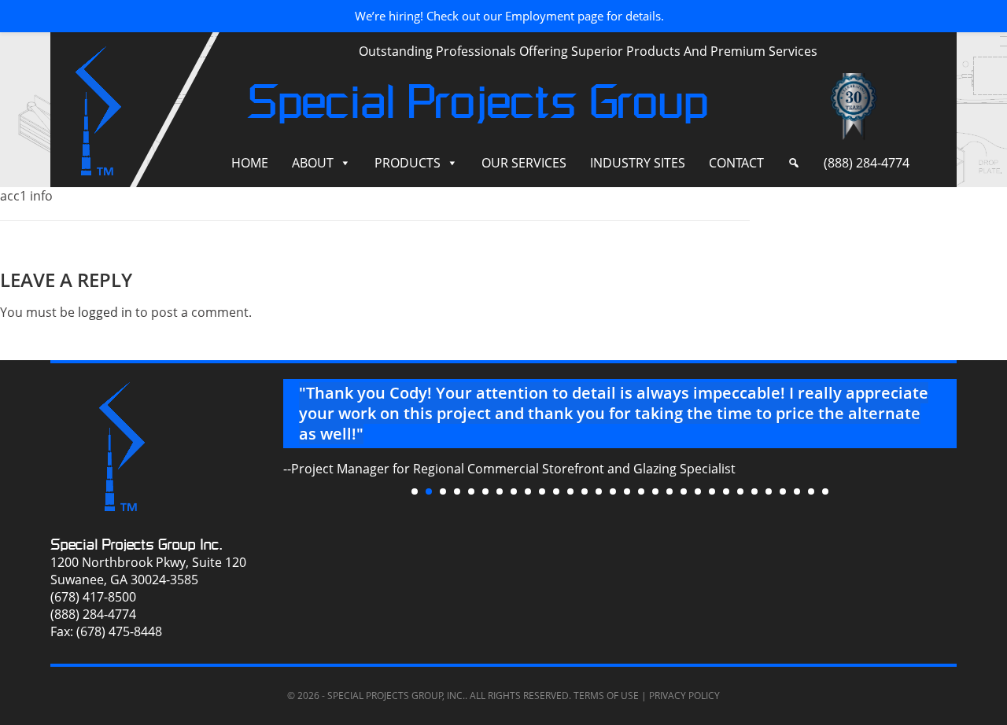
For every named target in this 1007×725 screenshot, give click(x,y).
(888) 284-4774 (866, 162)
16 (627, 491)
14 (599, 491)
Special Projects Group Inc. (136, 544)
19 (669, 491)
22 (712, 491)
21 (698, 491)
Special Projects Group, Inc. (396, 695)
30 (825, 491)
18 (655, 491)
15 (613, 491)
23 (726, 491)
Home (249, 162)
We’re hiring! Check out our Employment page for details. (509, 16)
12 (570, 491)
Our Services (523, 162)
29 (811, 491)
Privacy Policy (684, 695)
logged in (105, 312)
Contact (736, 162)
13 (584, 491)
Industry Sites (637, 162)
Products (407, 162)
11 (556, 491)
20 (684, 491)
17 (641, 491)
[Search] (794, 163)
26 (768, 491)
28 (797, 491)
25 (754, 491)
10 (542, 491)
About (313, 162)
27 (783, 491)
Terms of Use (606, 695)
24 (740, 491)
